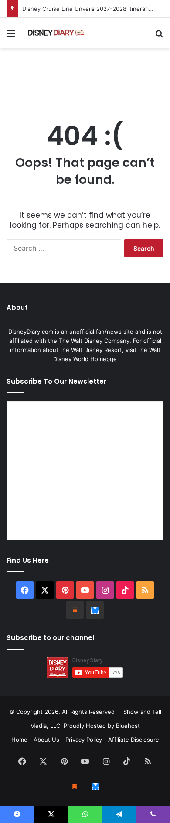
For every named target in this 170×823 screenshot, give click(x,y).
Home (19, 739)
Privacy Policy (83, 739)
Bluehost (128, 725)
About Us (46, 739)
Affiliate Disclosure (133, 739)
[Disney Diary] (57, 33)
